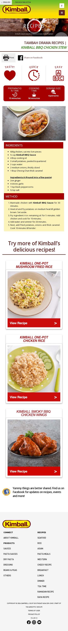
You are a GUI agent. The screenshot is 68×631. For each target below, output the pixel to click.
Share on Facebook (33, 57)
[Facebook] (6, 491)
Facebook (61, 5)
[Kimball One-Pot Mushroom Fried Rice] (34, 295)
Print (11, 57)
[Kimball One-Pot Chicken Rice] (34, 369)
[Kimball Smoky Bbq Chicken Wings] (34, 443)
